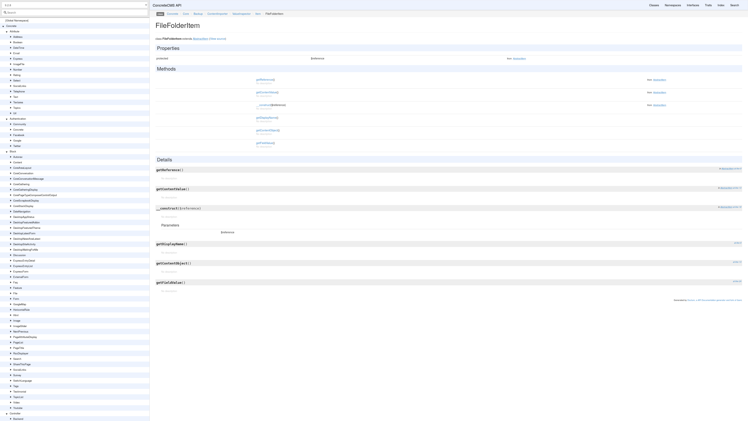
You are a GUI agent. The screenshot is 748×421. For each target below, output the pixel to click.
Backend (18, 419)
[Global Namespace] (16, 20)
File (15, 293)
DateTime (18, 48)
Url (14, 113)
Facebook (18, 135)
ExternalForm (20, 277)
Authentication (18, 118)
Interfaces (693, 5)
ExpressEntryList (23, 266)
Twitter (17, 146)
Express (18, 58)
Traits (708, 5)
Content (17, 162)
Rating (16, 75)
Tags (16, 386)
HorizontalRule (21, 309)
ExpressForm (20, 271)
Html (16, 315)
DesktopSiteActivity (24, 244)
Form (16, 299)
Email (16, 53)
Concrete (11, 26)
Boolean (17, 42)
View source (217, 39)
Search (17, 359)
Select (16, 80)
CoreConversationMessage (28, 178)
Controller (15, 413)
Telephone (19, 91)
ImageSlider (20, 326)
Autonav (18, 157)
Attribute (14, 31)
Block (13, 151)
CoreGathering (21, 184)
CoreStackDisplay (23, 206)
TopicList (18, 397)
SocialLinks (19, 86)
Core (186, 14)
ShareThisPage (22, 364)
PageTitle (18, 348)
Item (258, 14)
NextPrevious (20, 331)
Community (19, 124)
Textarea (18, 102)
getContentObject (267, 130)
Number (17, 69)
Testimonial (19, 391)
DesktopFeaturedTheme (26, 228)
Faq (15, 282)
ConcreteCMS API (167, 5)
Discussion (19, 255)
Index (721, 5)
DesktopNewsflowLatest (26, 239)
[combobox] (75, 12)
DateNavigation (21, 211)
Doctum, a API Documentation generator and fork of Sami (714, 300)
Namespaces (673, 5)
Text (15, 97)
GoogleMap (19, 304)
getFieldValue (264, 143)
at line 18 (737, 206)
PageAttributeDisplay (25, 337)
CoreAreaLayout (22, 168)
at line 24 (737, 281)
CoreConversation (23, 173)
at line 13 (737, 187)
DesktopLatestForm (24, 233)
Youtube (17, 408)
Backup (198, 14)
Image (16, 320)
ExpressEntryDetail (24, 260)
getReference (264, 79)
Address (18, 37)
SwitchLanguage (22, 380)
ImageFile (18, 64)
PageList (18, 342)
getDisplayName (266, 117)
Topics (17, 108)
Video (16, 402)
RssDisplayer (20, 353)
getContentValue (266, 92)
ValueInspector (241, 14)
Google (17, 140)
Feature (17, 288)
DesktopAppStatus (23, 217)
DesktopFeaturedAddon (26, 222)
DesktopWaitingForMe (25, 249)
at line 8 (737, 168)
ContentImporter (217, 14)
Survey (17, 375)
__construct (263, 105)
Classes (654, 5)
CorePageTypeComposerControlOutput (35, 195)
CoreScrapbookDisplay (26, 200)
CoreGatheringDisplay (25, 189)
